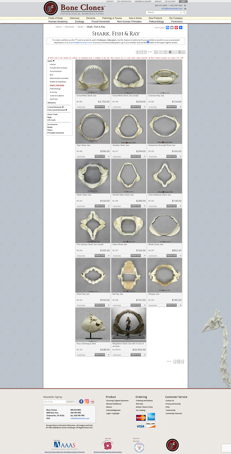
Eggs (49, 117)
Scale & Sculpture (57, 95)
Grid (174, 52)
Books (49, 127)
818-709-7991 (176, 5)
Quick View (81, 107)
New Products (155, 18)
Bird (51, 75)
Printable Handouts (55, 133)
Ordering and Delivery (144, 400)
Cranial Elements (54, 107)
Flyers (50, 130)
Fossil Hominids (101, 21)
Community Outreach (174, 413)
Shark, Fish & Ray (96, 27)
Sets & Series (135, 18)
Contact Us (170, 400)
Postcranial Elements (56, 110)
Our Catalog (140, 410)
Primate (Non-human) (58, 68)
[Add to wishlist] (108, 106)
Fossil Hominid (55, 71)
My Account (170, 1)
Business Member (136, 439)
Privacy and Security (173, 404)
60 (160, 52)
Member (57, 440)
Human (53, 64)
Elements (90, 18)
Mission (109, 407)
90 (165, 52)
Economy (53, 92)
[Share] (181, 27)
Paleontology (156, 21)
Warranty (139, 404)
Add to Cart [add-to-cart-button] (99, 106)
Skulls (80, 27)
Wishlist (158, 1)
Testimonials (171, 410)
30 (156, 52)
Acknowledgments (113, 410)
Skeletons (51, 102)
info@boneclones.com (172, 8)
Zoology (79, 21)
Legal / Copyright (112, 413)
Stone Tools (52, 114)
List (182, 52)
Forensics (177, 21)
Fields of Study (56, 18)
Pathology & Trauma (112, 18)
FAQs (168, 407)
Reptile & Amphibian (58, 81)
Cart (183, 1)
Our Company (175, 18)
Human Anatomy (58, 21)
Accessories (52, 124)
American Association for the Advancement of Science (65, 452)
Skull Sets (54, 99)
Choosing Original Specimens (117, 400)
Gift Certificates (124, 1)
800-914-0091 (161, 5)
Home (59, 27)
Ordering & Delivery (143, 1)
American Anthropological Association (108, 452)
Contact (110, 1)
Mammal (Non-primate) (59, 78)
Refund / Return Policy (144, 407)
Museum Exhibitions (113, 404)
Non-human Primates (129, 21)
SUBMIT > (70, 401)
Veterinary (74, 18)
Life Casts (51, 120)
